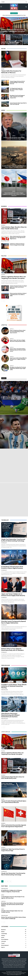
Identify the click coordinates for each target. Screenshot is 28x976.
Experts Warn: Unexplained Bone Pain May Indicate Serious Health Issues (18, 350)
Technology (4, 542)
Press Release (4, 689)
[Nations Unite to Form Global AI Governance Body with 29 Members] (14, 639)
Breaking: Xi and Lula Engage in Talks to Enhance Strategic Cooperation (17, 96)
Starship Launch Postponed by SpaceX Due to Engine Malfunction (13, 622)
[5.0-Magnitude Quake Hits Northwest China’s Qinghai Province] (5, 90)
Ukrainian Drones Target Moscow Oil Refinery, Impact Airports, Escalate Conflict (14, 166)
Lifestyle (12, 338)
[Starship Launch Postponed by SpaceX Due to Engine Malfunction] (14, 612)
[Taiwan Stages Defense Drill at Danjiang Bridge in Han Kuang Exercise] (5, 83)
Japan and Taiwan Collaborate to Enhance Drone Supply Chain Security (13, 594)
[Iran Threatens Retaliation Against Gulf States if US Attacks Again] (14, 126)
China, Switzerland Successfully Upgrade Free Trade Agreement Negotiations (18, 237)
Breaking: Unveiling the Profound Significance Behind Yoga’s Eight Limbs (18, 368)
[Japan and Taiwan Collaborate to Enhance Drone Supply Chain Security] (14, 584)
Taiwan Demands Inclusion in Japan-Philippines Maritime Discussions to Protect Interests (14, 194)
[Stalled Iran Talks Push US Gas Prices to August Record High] (5, 246)
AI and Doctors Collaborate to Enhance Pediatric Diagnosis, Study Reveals (11, 891)
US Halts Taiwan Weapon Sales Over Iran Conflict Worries (12, 911)
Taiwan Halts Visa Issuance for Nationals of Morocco (11, 71)
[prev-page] (2, 200)
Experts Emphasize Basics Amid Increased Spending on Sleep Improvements (17, 331)
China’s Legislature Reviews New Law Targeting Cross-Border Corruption (13, 277)
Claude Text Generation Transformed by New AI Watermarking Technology (13, 540)
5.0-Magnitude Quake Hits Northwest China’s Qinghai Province (16, 89)
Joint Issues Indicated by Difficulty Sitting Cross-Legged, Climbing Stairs (18, 359)
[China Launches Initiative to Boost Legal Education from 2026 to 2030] (5, 296)
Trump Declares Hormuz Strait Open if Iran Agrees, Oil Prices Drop (12, 897)
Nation (2, 799)
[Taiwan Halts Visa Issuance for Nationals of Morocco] (14, 59)
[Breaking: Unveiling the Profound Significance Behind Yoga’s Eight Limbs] (5, 368)
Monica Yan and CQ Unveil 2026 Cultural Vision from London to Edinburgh (13, 918)
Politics (2, 27)
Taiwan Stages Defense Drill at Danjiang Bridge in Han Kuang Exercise (17, 82)
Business (3, 225)
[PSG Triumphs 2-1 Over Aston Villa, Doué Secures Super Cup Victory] (14, 398)
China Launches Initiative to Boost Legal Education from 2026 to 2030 (18, 294)
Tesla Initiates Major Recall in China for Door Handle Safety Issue (14, 228)
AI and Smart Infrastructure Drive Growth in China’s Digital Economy (12, 567)
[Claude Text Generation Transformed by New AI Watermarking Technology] (14, 530)
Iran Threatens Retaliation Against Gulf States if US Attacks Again (14, 138)
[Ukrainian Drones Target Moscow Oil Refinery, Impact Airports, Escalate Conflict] (14, 155)
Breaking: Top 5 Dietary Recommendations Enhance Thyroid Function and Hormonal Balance (12, 904)
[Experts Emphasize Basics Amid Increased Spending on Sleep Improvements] (5, 331)
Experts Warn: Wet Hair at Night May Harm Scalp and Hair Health (17, 341)
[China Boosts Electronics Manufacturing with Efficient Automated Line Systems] (14, 704)
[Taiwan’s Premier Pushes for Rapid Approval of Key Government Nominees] (5, 288)
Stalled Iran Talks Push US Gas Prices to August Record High (17, 244)
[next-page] (4, 200)
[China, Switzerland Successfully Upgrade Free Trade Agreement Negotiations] (5, 239)
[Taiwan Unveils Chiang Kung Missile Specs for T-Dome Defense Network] (14, 789)
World (13, 135)
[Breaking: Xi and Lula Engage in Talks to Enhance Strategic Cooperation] (5, 97)
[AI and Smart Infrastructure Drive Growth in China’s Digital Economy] (14, 557)
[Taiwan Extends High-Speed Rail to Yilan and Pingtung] (5, 104)
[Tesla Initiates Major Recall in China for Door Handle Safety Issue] (11, 39)
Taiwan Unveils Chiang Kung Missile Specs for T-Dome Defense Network (13, 801)
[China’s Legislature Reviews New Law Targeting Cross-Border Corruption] (14, 25)
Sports (14, 394)
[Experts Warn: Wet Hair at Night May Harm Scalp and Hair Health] (5, 340)
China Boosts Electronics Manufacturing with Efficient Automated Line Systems (10, 715)
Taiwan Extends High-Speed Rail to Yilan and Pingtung (18, 103)
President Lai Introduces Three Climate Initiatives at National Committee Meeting (14, 686)
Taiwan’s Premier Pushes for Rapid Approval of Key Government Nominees (18, 287)
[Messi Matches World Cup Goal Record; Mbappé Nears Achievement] (14, 432)
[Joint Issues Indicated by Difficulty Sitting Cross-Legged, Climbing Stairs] (5, 358)
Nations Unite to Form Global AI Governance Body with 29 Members (12, 649)
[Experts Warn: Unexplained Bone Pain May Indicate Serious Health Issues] (5, 349)
